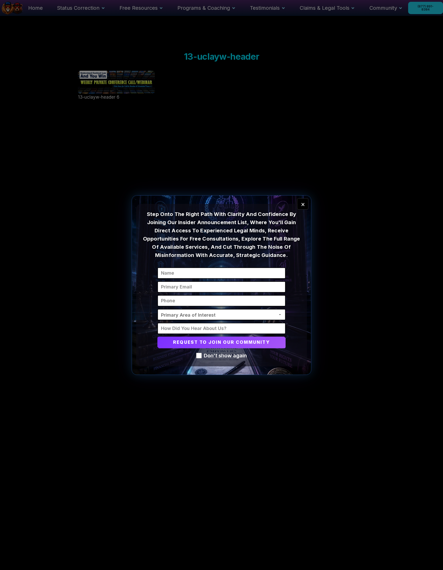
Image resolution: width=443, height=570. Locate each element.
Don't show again (225, 356)
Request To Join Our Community (221, 342)
